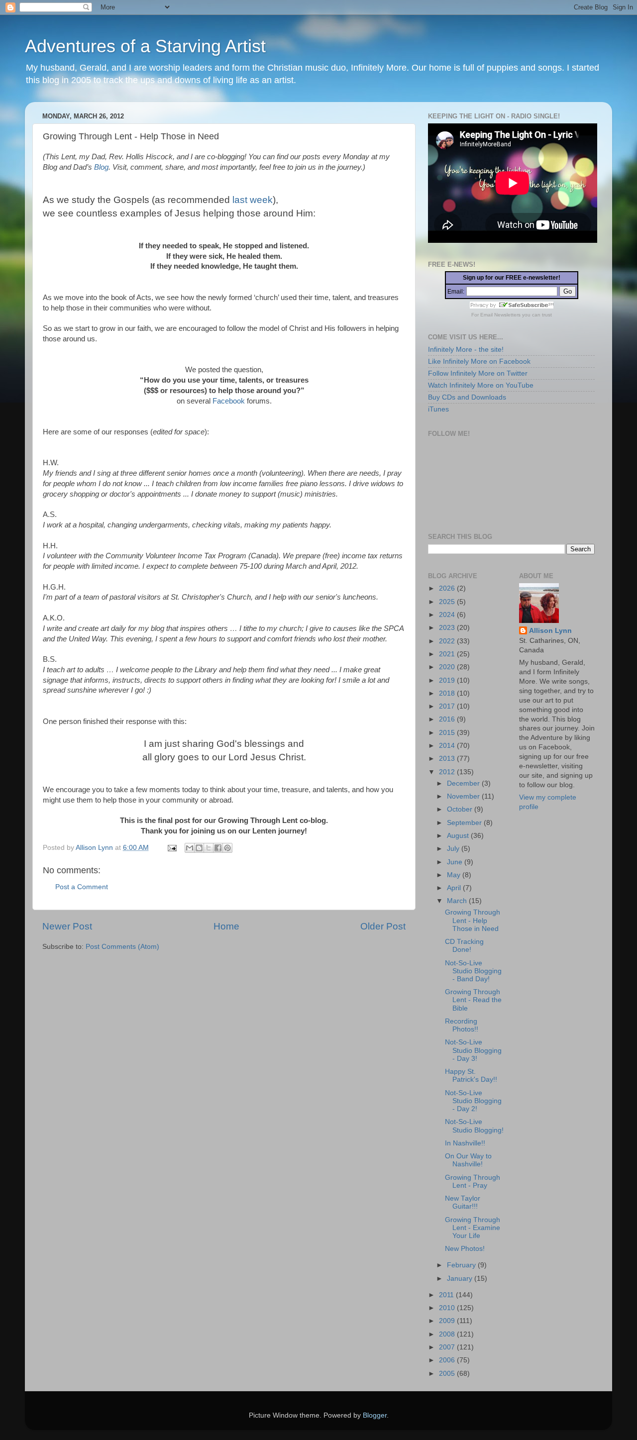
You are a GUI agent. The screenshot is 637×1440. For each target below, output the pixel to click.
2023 (448, 627)
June (455, 862)
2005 (448, 1373)
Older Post (383, 926)
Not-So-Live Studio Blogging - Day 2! (473, 1101)
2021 (448, 654)
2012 (448, 772)
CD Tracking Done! (464, 945)
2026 (448, 588)
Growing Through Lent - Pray (472, 1181)
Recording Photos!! (461, 1025)
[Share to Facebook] (218, 848)
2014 (448, 745)
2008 (448, 1334)
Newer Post (67, 926)
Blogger (375, 1415)
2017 (448, 706)
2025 (448, 602)
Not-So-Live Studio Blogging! (474, 1125)
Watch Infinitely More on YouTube (480, 385)
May (454, 875)
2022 (448, 641)
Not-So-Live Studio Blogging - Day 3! (473, 1050)
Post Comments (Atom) (122, 946)
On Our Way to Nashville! (468, 1160)
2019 (448, 680)
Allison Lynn (550, 630)
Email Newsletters (500, 314)
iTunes (438, 409)
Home (226, 926)
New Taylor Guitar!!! (462, 1202)
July (454, 848)
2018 (448, 693)
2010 (448, 1308)
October (460, 809)
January (460, 1278)
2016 (448, 719)
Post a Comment (81, 887)
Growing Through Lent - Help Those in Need (472, 920)
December (464, 783)
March (458, 901)
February (462, 1265)
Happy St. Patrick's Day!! (471, 1075)
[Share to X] (208, 848)
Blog (101, 167)
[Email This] (190, 848)
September (465, 822)
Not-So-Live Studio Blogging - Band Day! (473, 971)
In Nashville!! (465, 1143)
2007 (448, 1347)
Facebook (228, 401)
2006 (448, 1360)
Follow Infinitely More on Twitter (478, 373)
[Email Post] (171, 847)
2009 (448, 1321)
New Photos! (465, 1248)
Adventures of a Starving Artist (145, 46)
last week (252, 200)
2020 (448, 667)
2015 (448, 732)
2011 (447, 1295)
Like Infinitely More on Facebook (479, 361)
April (455, 888)
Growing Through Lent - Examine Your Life (472, 1227)
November (464, 796)
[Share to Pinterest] (227, 848)
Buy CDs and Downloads (467, 397)
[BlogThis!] (199, 848)
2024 (448, 614)
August (459, 835)
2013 (448, 758)
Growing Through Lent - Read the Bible (473, 1000)
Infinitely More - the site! (466, 349)
